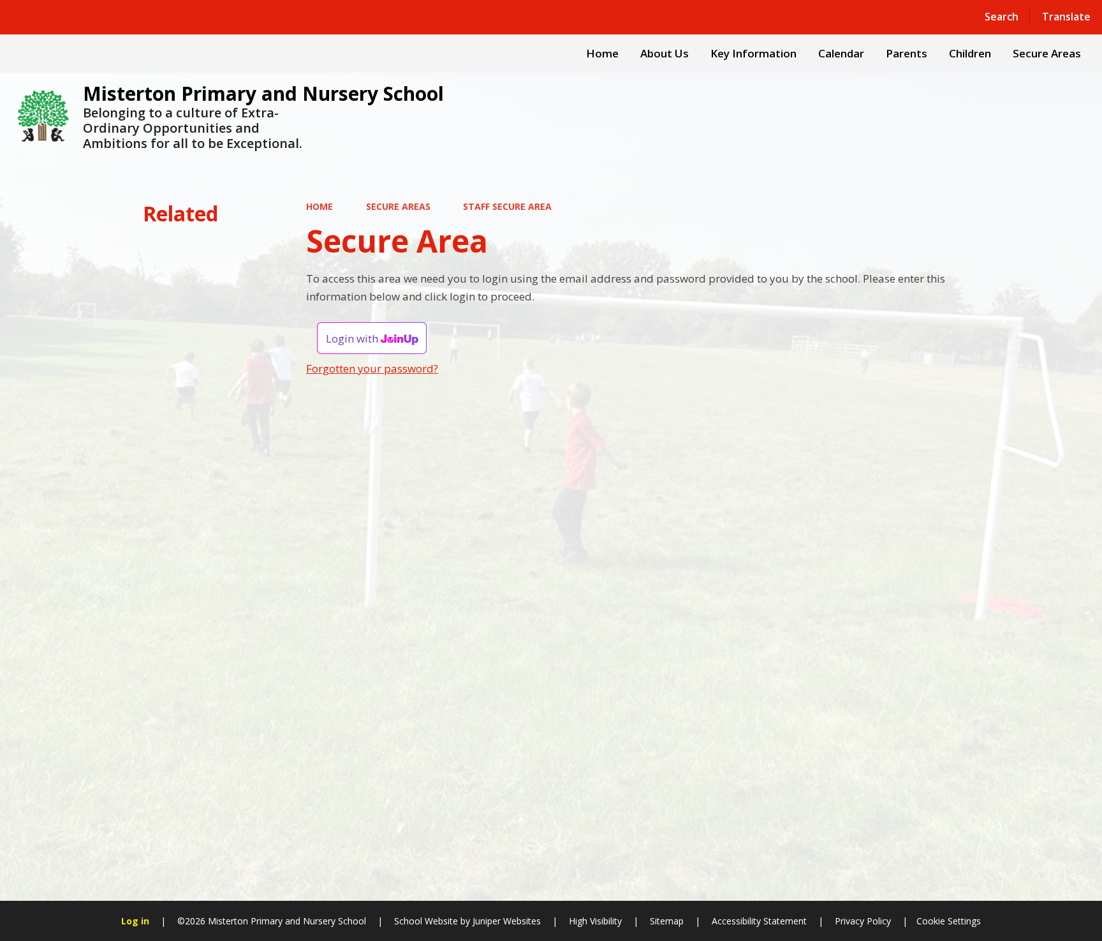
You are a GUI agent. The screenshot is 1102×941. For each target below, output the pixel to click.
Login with (353, 338)
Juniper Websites (505, 921)
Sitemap (667, 921)
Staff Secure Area (507, 206)
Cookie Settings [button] (948, 921)
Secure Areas (398, 206)
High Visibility (595, 921)
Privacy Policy (863, 921)
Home (319, 206)
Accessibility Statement (759, 921)
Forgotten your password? (372, 368)
